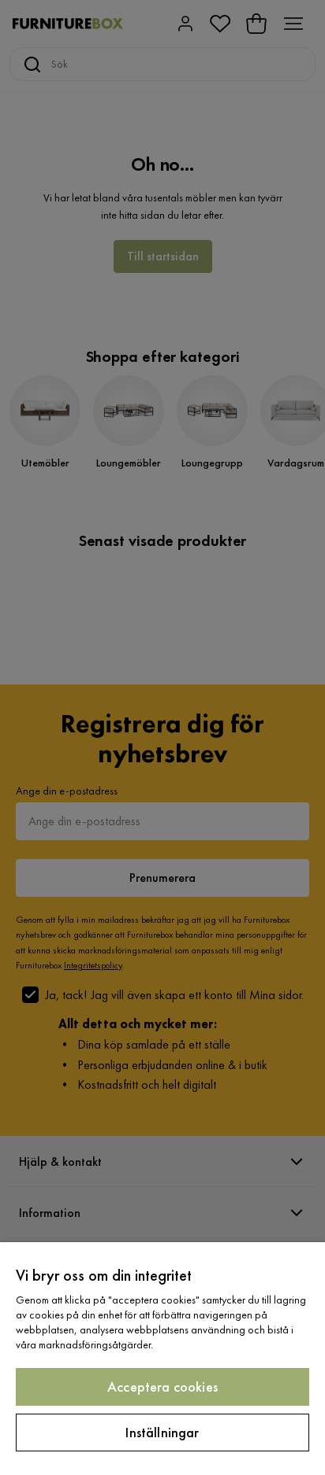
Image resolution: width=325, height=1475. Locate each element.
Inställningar (162, 1432)
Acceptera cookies (162, 1386)
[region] (162, 1358)
